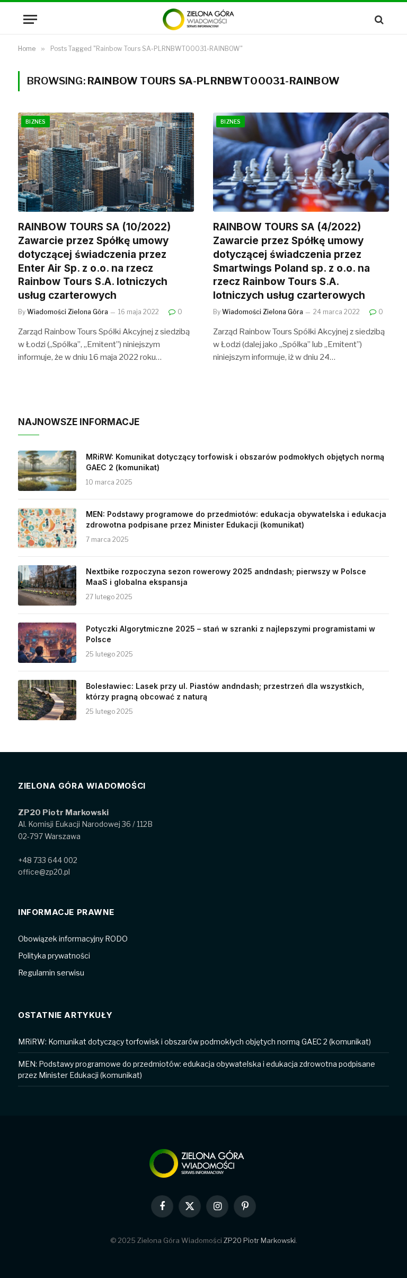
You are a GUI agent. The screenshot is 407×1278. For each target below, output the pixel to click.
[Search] (378, 19)
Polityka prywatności (54, 955)
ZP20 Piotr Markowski (260, 1240)
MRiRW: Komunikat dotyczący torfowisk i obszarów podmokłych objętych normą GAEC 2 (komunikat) (235, 462)
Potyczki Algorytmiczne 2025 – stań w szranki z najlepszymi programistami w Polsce (230, 634)
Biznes (35, 121)
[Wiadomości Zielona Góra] (203, 19)
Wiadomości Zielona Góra (67, 312)
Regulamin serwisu (51, 972)
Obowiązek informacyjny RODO (73, 938)
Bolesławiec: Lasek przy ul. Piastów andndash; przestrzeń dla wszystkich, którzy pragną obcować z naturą (225, 691)
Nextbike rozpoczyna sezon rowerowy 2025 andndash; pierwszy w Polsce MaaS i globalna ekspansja (226, 576)
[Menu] (30, 19)
